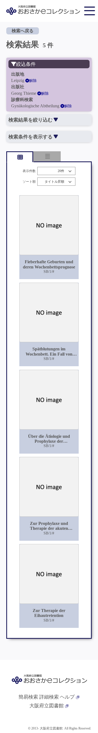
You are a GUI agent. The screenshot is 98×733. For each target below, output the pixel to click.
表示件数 (29, 171)
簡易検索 (28, 697)
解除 (33, 81)
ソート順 (29, 182)
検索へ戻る (22, 30)
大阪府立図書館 (46, 705)
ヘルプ (67, 697)
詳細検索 (49, 697)
